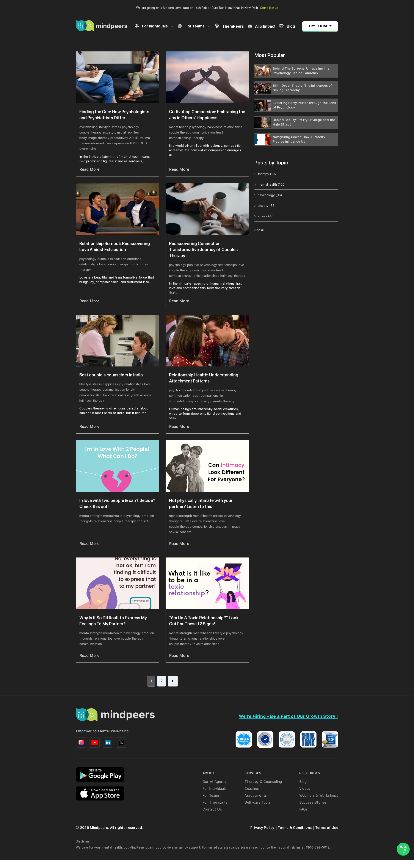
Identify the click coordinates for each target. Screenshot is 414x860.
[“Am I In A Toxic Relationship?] (207, 583)
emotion (148, 516)
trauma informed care (95, 143)
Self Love (190, 521)
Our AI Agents (214, 782)
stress (116, 127)
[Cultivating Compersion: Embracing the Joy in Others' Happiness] (207, 77)
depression (120, 143)
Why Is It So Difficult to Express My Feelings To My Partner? (113, 620)
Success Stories (313, 802)
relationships (233, 127)
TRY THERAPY (320, 26)
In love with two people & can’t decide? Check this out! (117, 503)
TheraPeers (233, 26)
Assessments (256, 795)
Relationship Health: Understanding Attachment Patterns (203, 378)
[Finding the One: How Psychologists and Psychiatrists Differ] (117, 77)
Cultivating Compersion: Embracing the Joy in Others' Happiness (207, 114)
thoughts (86, 521)
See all (259, 230)
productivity (119, 138)
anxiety (108, 132)
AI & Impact (265, 26)
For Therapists (214, 802)
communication (203, 132)
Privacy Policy (262, 828)
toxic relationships (205, 276)
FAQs (303, 809)
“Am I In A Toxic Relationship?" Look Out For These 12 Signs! (203, 620)
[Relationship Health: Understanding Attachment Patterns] (207, 340)
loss (145, 264)
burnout (103, 259)
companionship (180, 138)
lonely (130, 390)
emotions (134, 259)
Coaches (252, 789)
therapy (103, 138)
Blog (291, 26)
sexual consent (180, 532)
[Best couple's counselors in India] (117, 340)
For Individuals (155, 26)
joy (121, 384)
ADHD (133, 138)
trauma (145, 138)
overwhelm (87, 149)
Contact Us (212, 809)
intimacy (226, 276)
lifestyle (104, 127)
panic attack (123, 132)
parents (216, 401)
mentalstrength (90, 516)
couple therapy (90, 132)
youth (135, 395)
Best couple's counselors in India (111, 374)
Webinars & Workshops (318, 795)
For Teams (195, 26)
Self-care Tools (257, 802)
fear (137, 132)
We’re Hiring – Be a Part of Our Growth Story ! (288, 716)
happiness (215, 127)
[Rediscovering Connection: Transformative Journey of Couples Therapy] (207, 209)
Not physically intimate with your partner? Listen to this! (200, 503)
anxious (145, 395)
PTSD (134, 143)
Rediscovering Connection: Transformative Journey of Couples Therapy (203, 249)
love (102, 264)
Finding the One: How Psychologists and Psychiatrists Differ (114, 114)
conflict (135, 264)
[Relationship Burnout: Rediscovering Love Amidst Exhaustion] (117, 209)
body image (88, 138)
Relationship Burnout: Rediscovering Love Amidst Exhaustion (114, 246)
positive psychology (202, 265)
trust (219, 132)
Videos (304, 789)
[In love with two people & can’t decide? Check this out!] (117, 466)
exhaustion (118, 259)
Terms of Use (326, 828)
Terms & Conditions (295, 828)
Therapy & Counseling (263, 782)
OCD (143, 143)
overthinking (88, 127)
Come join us (269, 8)
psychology (130, 127)
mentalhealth (178, 127)
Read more (89, 169)
